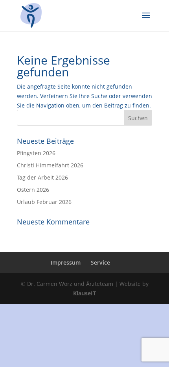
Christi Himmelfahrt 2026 (50, 165)
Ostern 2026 (33, 189)
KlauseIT (84, 293)
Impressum (66, 262)
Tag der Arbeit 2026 (42, 177)
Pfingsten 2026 (36, 153)
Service (100, 262)
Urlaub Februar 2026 (44, 202)
